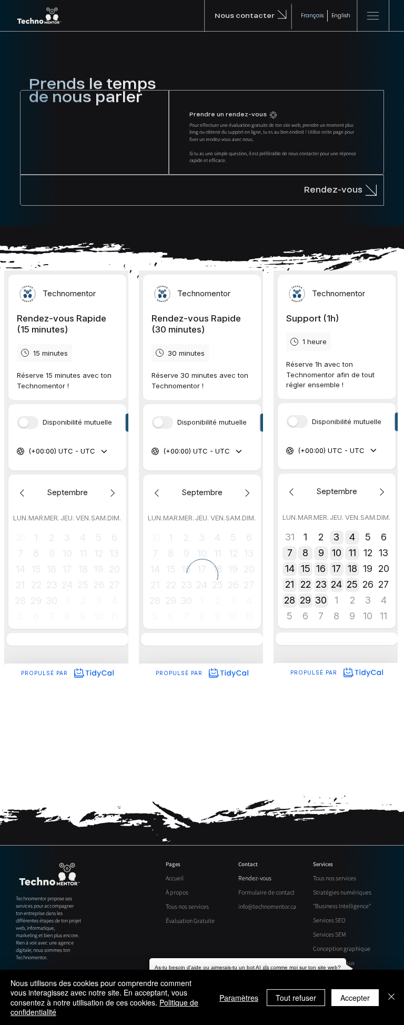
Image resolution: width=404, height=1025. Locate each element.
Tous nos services (187, 906)
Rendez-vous (333, 189)
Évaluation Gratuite (190, 920)
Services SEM (329, 934)
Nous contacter (245, 15)
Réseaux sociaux (334, 963)
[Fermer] (391, 997)
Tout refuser (296, 997)
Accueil (175, 878)
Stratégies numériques (342, 892)
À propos (177, 892)
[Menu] (373, 16)
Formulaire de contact (266, 892)
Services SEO (329, 920)
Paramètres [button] (238, 997)
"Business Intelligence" (342, 906)
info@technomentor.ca (267, 906)
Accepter (355, 997)
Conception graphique (341, 948)
